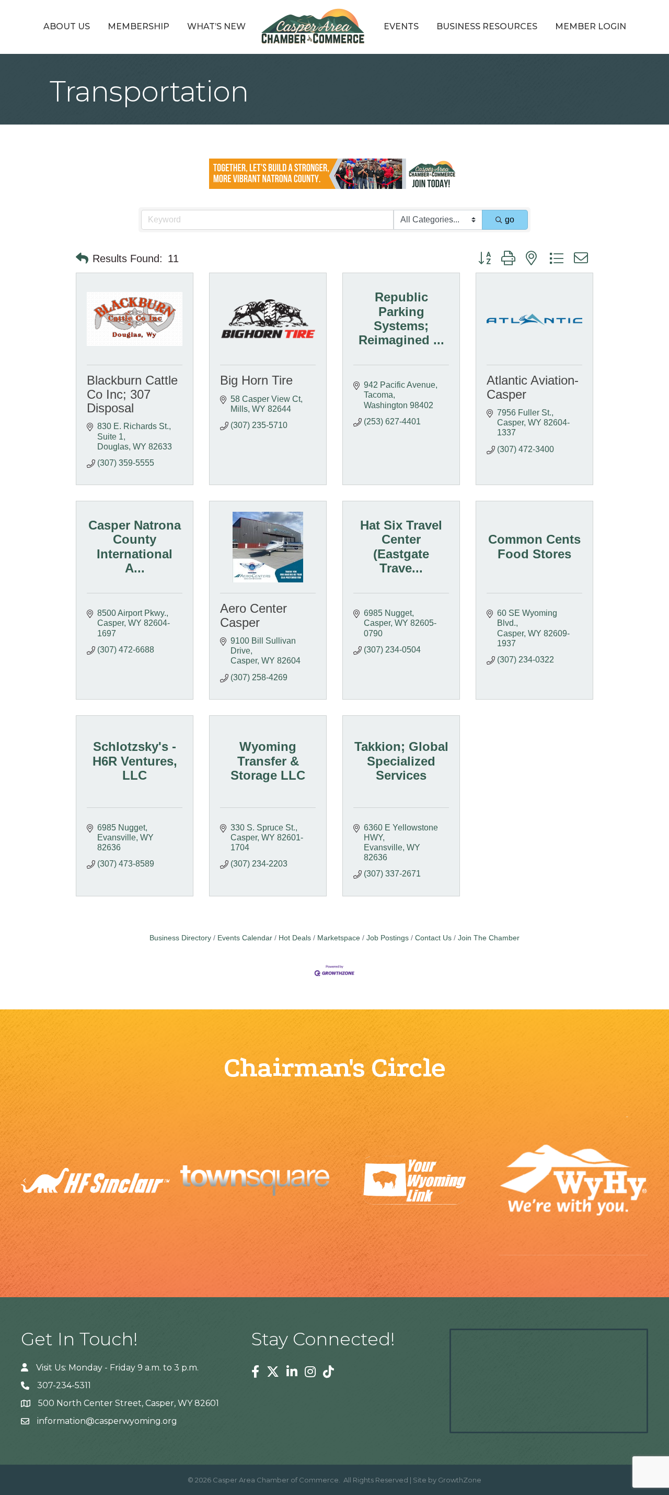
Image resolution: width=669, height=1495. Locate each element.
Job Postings (387, 938)
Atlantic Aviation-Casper (533, 387)
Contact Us (433, 938)
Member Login (590, 26)
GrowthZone (459, 1480)
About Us (66, 26)
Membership (138, 26)
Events (401, 26)
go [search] (509, 219)
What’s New (216, 26)
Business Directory (180, 938)
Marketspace (338, 938)
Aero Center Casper (253, 615)
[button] (82, 258)
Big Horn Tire (256, 380)
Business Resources (486, 26)
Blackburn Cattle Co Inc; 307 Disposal (132, 394)
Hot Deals (295, 938)
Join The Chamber (489, 938)
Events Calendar (244, 938)
